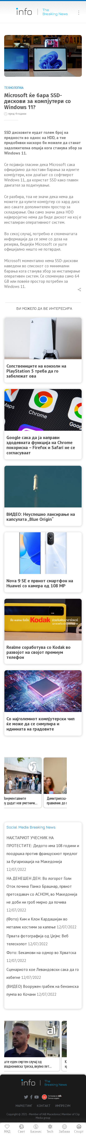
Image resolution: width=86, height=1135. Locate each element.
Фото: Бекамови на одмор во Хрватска (41, 952)
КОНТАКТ (44, 1106)
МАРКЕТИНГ (24, 1106)
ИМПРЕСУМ (62, 1106)
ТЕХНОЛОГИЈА (14, 88)
